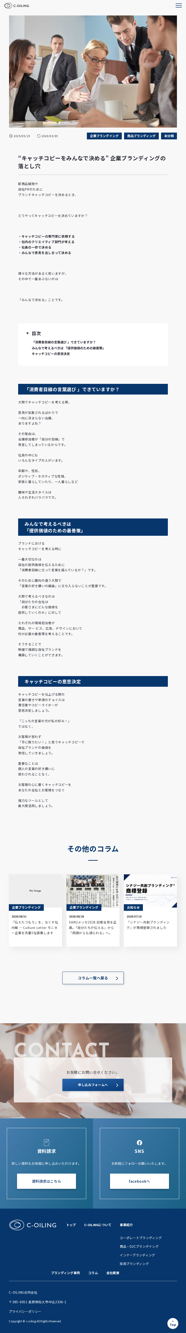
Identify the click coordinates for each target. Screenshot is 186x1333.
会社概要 (112, 1272)
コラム (93, 1272)
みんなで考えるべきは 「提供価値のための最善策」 (68, 348)
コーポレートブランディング (141, 1237)
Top (173, 1324)
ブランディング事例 (65, 1272)
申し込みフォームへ (93, 1084)
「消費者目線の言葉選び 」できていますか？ (64, 342)
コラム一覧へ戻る (93, 978)
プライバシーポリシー (25, 1311)
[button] (27, 333)
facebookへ (139, 1181)
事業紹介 (126, 1224)
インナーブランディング (137, 1255)
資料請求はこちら (46, 1181)
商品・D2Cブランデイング (139, 1246)
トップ (71, 1224)
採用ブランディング (134, 1263)
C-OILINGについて (97, 1224)
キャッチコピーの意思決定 (51, 353)
